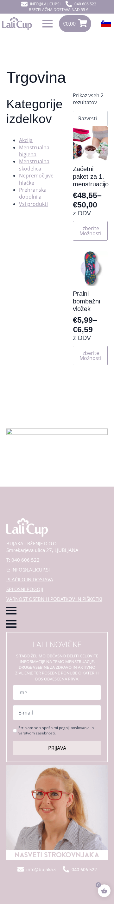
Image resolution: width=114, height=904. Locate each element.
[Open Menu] (47, 24)
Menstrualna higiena (34, 151)
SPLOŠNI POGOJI (24, 589)
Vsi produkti (33, 204)
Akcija (26, 140)
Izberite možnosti (90, 231)
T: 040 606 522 (23, 560)
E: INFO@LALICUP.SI (28, 569)
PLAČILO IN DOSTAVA (29, 579)
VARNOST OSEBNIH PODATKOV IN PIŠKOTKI (54, 599)
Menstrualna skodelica (34, 165)
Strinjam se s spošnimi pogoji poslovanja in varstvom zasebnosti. (56, 730)
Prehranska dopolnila (33, 193)
